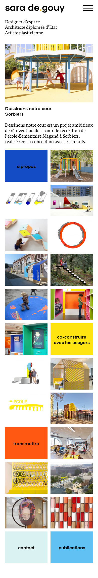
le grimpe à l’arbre (71, 270)
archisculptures (72, 200)
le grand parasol (72, 478)
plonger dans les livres (72, 305)
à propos (26, 166)
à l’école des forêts (71, 166)
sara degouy (35, 6)
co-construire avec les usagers (72, 339)
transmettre (26, 443)
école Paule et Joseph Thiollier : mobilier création (26, 235)
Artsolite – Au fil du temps (71, 512)
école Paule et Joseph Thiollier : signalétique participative (26, 408)
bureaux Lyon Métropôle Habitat (72, 374)
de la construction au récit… (26, 339)
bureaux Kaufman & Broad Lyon (26, 478)
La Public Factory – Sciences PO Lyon (72, 408)
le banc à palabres (72, 235)
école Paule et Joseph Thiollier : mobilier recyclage (72, 443)
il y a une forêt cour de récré (26, 305)
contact (26, 547)
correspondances (27, 374)
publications (72, 547)
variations (26, 200)
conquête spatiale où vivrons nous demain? (26, 512)
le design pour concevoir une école (26, 269)
